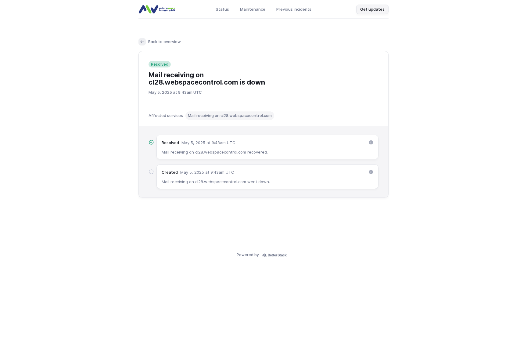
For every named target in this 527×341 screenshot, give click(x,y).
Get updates (372, 9)
